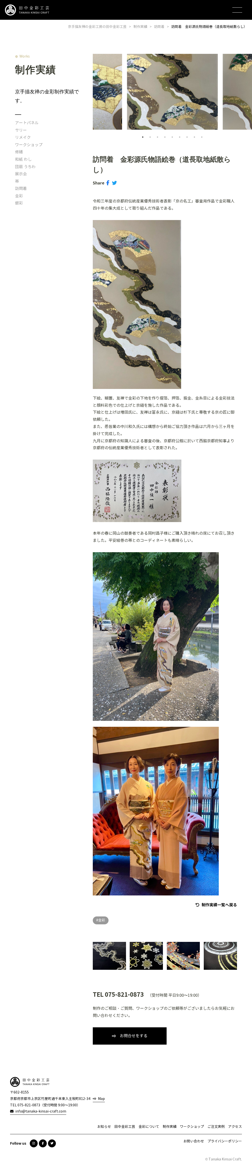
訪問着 (21, 188)
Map (101, 1099)
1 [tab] (142, 137)
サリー (21, 130)
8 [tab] (194, 137)
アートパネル (27, 123)
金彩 (19, 196)
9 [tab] (201, 137)
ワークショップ (29, 144)
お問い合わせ (193, 1141)
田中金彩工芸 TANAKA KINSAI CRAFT (27, 10)
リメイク (23, 137)
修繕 (19, 152)
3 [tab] (157, 137)
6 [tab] (179, 137)
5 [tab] (172, 137)
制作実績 (169, 1127)
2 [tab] (150, 137)
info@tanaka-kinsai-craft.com (40, 1111)
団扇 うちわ (25, 166)
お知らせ (104, 1127)
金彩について (149, 1127)
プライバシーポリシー (224, 1141)
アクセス (235, 1127)
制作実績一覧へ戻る (219, 905)
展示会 (21, 174)
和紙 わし (23, 159)
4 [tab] (164, 137)
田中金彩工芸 (124, 1127)
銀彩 (19, 203)
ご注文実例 (216, 1127)
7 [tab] (187, 137)
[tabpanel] (172, 92)
